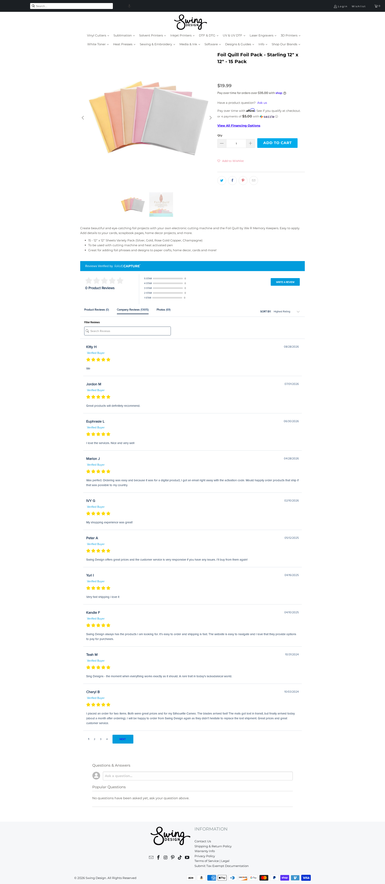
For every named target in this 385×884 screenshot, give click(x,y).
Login (343, 6)
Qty (219, 135)
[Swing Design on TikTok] (180, 858)
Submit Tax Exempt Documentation (222, 866)
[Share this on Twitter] (221, 180)
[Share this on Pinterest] (243, 180)
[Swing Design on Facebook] (159, 858)
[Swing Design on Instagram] (166, 858)
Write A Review (285, 282)
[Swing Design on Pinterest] (173, 858)
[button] (129, 6)
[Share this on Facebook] (232, 180)
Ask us (262, 103)
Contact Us (203, 841)
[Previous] (83, 118)
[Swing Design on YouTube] (187, 858)
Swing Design (96, 878)
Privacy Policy (205, 856)
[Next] (210, 118)
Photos (163, 309)
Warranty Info (205, 851)
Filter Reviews (92, 322)
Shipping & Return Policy (213, 846)
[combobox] (71, 6)
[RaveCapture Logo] (126, 266)
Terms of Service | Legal (212, 861)
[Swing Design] (190, 22)
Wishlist (359, 6)
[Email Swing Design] (151, 858)
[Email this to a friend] (253, 180)
